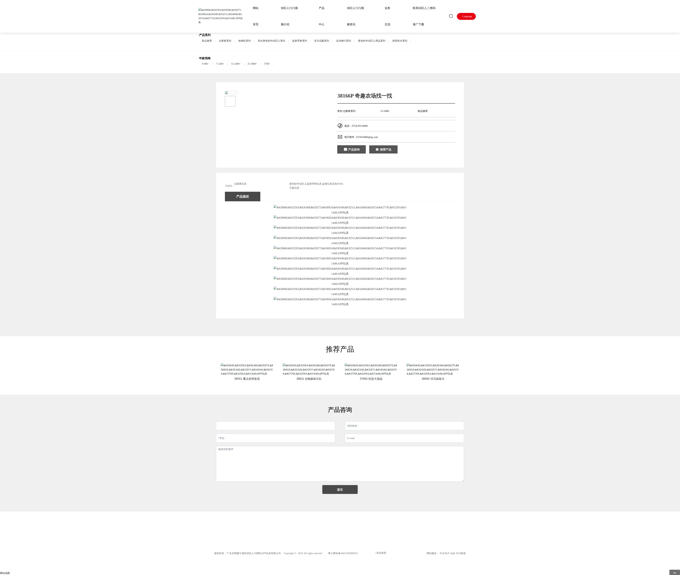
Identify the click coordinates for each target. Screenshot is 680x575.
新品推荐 (207, 40)
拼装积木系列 (399, 40)
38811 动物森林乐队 (309, 378)
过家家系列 (225, 40)
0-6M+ (205, 63)
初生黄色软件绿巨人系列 (271, 40)
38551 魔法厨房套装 (247, 378)
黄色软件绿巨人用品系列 (371, 40)
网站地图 (5, 572)
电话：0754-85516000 (356, 126)
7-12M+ (220, 63)
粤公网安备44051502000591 (343, 553)
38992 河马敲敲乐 (433, 378)
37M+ (267, 63)
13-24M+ (235, 63)
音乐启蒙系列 (321, 40)
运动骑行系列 (343, 40)
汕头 (452, 553)
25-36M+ (252, 63)
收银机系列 (244, 40)
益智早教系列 (299, 40)
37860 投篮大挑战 (371, 378)
